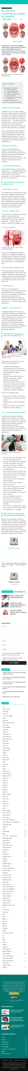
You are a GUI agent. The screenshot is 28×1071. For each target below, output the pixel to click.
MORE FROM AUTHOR (19, 591)
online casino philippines (8, 889)
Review (4, 930)
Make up (4, 852)
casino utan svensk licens (8, 819)
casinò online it (6, 817)
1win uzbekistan (6, 727)
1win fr (4, 718)
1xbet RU (4, 755)
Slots (3, 940)
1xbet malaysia (6, 748)
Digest (4, 833)
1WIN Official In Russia (8, 722)
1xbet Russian (5, 759)
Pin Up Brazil (5, 909)
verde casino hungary (7, 956)
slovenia (4, 944)
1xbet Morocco (6, 750)
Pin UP (4, 907)
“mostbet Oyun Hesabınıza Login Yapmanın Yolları (13, 692)
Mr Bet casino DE (6, 875)
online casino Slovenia (8, 891)
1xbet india (5, 741)
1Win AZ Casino (6, 709)
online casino (5, 882)
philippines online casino (8, 905)
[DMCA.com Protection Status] (14, 994)
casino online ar (6, 815)
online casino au (6, 884)
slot (3, 937)
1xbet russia (5, 757)
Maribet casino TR (7, 856)
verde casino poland (7, 958)
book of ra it (5, 803)
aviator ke (4, 780)
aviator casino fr (6, 776)
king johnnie (5, 849)
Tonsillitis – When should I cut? (11, 100)
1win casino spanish (7, 715)
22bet (3, 762)
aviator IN (4, 778)
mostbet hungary (6, 863)
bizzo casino (5, 799)
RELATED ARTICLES (7, 591)
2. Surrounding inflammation (12, 91)
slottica (4, 942)
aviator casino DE (6, 773)
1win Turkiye (5, 725)
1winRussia (5, 729)
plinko (3, 916)
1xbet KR (4, 746)
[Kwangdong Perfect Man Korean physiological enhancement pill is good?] (5, 1019)
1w (3, 706)
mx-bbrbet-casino (6, 879)
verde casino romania (7, 960)
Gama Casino (5, 840)
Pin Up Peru (5, 912)
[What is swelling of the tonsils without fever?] (5, 597)
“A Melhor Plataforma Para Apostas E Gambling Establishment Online (14, 673)
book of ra (5, 801)
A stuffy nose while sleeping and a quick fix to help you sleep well (18, 604)
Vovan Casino (5, 963)
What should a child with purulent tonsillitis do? (20, 564)
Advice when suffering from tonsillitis (12, 102)
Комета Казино (6, 965)
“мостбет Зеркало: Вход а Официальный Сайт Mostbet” (14, 687)
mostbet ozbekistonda (8, 868)
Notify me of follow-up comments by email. (12, 658)
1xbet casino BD (6, 736)
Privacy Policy (22, 1060)
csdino (4, 829)
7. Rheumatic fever (10, 98)
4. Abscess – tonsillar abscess (13, 94)
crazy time (5, 826)
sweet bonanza (6, 949)
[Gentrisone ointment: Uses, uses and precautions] (5, 1012)
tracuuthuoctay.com (14, 1001)
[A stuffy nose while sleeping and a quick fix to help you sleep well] (5, 605)
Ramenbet (5, 928)
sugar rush (5, 946)
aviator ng (5, 785)
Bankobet (4, 789)
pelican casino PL (6, 903)
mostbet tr (5, 873)
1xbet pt (4, 752)
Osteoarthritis (5, 898)
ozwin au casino (6, 900)
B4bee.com (8, 1000)
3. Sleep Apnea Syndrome (12, 92)
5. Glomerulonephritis (11, 95)
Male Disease (5, 854)
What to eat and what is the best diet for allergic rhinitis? (8, 565)
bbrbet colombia (6, 794)
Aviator (4, 769)
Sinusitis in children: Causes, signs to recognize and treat (18, 612)
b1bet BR (4, 787)
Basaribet (4, 792)
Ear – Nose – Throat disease (9, 836)
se (3, 935)
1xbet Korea (5, 743)
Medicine (4, 861)
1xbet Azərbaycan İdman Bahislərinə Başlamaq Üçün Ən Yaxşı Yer (14, 678)
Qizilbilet (4, 926)
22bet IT (4, 766)
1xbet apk (4, 732)
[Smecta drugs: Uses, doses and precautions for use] (5, 1027)
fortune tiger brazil (7, 838)
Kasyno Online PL (6, 847)
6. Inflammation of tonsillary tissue (14, 97)
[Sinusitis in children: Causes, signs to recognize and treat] (5, 612)
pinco (3, 914)
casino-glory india (6, 824)
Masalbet (4, 859)
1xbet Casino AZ (6, 734)
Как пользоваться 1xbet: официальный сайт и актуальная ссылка (14, 682)
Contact (16, 1060)
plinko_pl (4, 923)
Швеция (4, 967)
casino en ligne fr (6, 810)
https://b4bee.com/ (14, 584)
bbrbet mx (5, 796)
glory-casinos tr (6, 843)
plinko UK (4, 921)
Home (3, 5)
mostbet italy (5, 866)
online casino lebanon (7, 886)
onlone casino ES (6, 893)
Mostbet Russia (6, 870)
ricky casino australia (7, 933)
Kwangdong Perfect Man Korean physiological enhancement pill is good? (17, 1019)
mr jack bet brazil (6, 877)
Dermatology (5, 831)
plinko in (4, 919)
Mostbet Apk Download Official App (11, 696)
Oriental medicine (6, 896)
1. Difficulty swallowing (11, 89)
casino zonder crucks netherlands (10, 822)
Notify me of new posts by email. (10, 660)
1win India (5, 720)
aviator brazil (5, 771)
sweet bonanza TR (7, 951)
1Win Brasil (5, 711)
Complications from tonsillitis (11, 88)
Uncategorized (6, 953)
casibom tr (5, 806)
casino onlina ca (6, 812)
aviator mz (5, 782)
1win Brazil (5, 713)
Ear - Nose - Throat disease (12, 5)
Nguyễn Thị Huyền (7, 19)
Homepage (5, 1060)
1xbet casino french (7, 739)
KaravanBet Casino (7, 845)
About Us (11, 1060)
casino (4, 808)
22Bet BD (4, 764)
